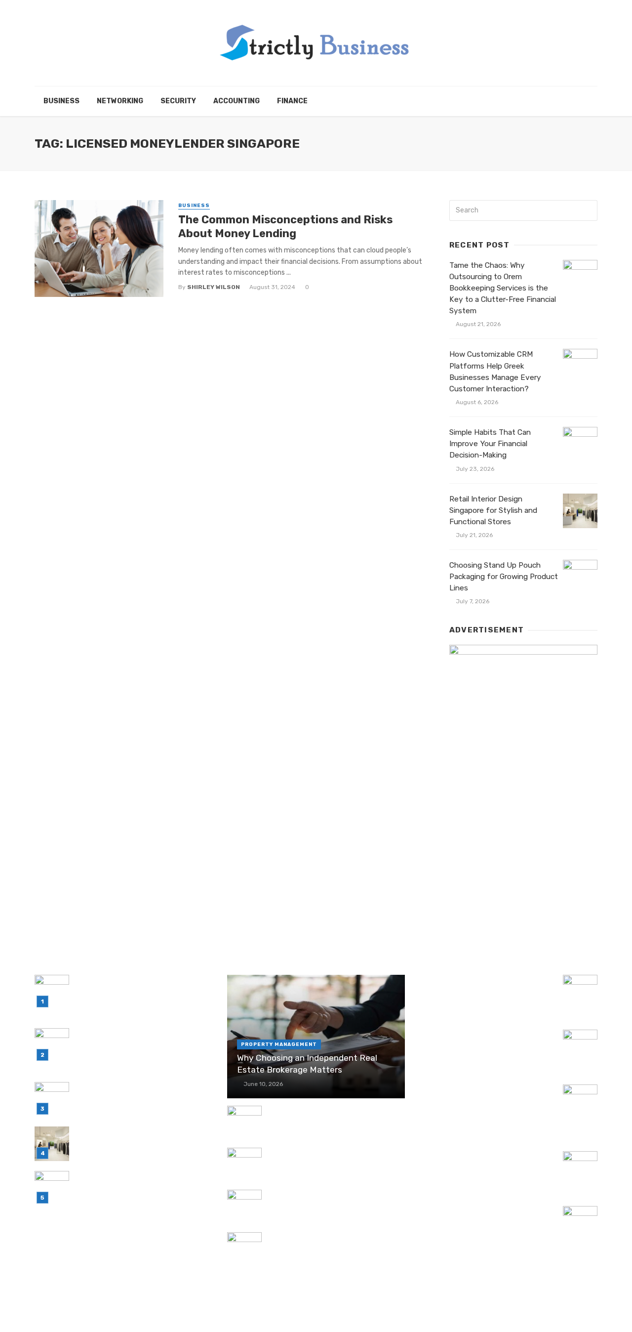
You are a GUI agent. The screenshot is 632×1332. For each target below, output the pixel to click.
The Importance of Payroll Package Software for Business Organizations (333, 1117)
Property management (279, 1044)
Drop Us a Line (519, 1310)
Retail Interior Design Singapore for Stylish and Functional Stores (493, 510)
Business (61, 101)
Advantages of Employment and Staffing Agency (326, 1201)
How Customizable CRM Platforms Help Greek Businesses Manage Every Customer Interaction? (495, 371)
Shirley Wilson (213, 287)
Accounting (236, 101)
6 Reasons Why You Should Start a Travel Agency (482, 1041)
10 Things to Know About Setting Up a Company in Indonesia (487, 1217)
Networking (120, 101)
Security (178, 101)
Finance (292, 101)
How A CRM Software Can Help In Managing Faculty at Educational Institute (479, 1101)
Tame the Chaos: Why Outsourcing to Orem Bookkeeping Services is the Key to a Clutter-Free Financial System (502, 288)
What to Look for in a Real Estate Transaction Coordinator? (480, 986)
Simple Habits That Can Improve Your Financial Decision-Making (490, 443)
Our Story (574, 1310)
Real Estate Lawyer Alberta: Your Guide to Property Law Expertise (478, 1162)
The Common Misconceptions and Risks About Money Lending (285, 226)
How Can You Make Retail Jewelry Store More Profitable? (328, 1243)
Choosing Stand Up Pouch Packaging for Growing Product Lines (503, 576)
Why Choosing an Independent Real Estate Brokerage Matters (307, 1064)
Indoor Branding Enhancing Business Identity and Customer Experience (332, 1159)
